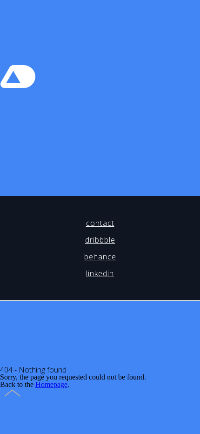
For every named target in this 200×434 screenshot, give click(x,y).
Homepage (51, 384)
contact (100, 223)
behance (100, 256)
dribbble (100, 240)
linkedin (100, 273)
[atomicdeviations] (20, 91)
